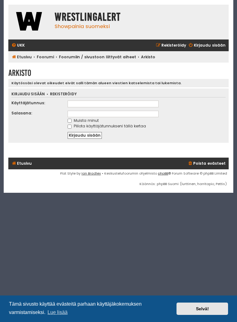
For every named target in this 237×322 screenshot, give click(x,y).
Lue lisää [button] (58, 312)
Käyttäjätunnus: (28, 102)
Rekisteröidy (63, 94)
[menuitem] (18, 45)
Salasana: (21, 113)
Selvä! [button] (202, 308)
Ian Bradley (91, 173)
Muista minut (86, 120)
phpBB (163, 173)
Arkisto (19, 73)
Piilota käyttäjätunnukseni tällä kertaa (109, 126)
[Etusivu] (30, 22)
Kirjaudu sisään (28, 94)
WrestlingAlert (88, 17)
